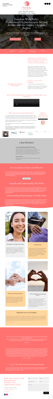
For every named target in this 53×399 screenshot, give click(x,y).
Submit (46, 393)
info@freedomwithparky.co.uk (9, 389)
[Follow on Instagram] (47, 4)
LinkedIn (38, 39)
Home (20, 11)
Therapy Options (26, 178)
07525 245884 (6, 3)
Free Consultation (22, 13)
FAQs (29, 13)
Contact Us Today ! (15, 39)
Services (31, 11)
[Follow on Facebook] (45, 4)
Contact (33, 13)
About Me (25, 11)
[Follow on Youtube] (49, 4)
